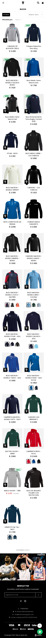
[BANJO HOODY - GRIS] (12, 478)
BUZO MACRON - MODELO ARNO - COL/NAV (33, 294)
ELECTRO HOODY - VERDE (12, 452)
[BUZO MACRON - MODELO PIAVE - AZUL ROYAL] (34, 363)
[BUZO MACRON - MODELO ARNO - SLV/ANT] (39, 305)
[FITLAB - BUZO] (12, 140)
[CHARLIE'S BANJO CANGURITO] (34, 209)
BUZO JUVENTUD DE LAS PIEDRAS (12, 223)
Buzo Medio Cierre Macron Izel (12, 118)
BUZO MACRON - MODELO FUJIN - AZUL (12, 335)
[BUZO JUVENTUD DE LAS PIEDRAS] (12, 209)
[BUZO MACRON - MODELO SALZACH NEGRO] (12, 67)
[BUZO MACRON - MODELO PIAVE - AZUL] (36, 388)
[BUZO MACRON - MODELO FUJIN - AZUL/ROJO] (12, 344)
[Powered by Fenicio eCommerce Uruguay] (38, 635)
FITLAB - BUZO (12, 153)
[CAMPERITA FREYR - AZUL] (33, 461)
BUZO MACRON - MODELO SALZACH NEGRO (12, 82)
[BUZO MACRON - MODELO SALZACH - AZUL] (34, 321)
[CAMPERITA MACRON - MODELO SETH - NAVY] (12, 404)
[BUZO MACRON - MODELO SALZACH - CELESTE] (36, 346)
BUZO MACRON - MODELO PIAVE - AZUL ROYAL (33, 377)
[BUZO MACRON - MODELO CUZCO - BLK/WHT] (12, 305)
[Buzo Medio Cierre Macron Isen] (34, 67)
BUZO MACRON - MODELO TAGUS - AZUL (12, 376)
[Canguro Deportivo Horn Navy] (34, 33)
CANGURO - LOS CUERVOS (33, 189)
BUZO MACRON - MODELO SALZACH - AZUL (33, 336)
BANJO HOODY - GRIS (12, 491)
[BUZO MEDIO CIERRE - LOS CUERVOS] (34, 140)
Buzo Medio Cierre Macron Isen (34, 81)
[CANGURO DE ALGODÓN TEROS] (12, 33)
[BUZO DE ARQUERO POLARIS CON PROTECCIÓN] (34, 478)
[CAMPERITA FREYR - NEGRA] (39, 461)
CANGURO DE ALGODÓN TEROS (12, 47)
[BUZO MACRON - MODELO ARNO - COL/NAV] (34, 280)
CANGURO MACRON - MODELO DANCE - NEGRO (34, 258)
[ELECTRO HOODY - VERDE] (12, 438)
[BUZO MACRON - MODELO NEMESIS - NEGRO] (12, 243)
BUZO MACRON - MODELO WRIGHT (12, 189)
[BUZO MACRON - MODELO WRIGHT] (12, 175)
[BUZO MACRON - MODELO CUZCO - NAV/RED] (12, 280)
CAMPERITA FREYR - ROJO (33, 452)
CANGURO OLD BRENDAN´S (33, 418)
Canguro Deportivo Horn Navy (33, 47)
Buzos (18, 20)
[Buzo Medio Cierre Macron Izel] (12, 104)
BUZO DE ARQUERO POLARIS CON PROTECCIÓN (34, 493)
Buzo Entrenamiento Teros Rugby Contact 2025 (33, 119)
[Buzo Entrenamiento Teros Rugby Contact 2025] (34, 104)
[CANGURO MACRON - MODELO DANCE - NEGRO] (34, 243)
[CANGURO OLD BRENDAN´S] (34, 404)
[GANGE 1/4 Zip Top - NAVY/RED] (15, 537)
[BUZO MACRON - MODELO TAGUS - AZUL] (12, 363)
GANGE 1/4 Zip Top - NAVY (12, 528)
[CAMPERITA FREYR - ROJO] (34, 438)
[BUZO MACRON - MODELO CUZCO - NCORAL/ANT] (17, 305)
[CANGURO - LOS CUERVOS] (34, 175)
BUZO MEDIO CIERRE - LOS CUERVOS (34, 154)
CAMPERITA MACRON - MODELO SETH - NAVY (12, 418)
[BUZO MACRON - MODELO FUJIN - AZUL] (12, 321)
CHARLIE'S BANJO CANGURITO (33, 223)
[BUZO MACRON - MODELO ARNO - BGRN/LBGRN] (33, 305)
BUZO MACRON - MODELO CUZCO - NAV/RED (12, 294)
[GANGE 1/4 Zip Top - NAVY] (12, 514)
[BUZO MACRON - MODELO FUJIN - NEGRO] (17, 344)
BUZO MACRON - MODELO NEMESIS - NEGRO (12, 258)
